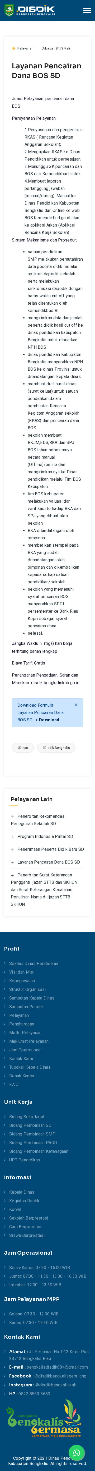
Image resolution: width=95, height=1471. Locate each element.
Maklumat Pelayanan (29, 1041)
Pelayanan (19, 1015)
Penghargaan (21, 1024)
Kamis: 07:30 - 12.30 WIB (33, 1322)
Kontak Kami (21, 1058)
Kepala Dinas (22, 1192)
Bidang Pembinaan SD (30, 1125)
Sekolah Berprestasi (28, 1218)
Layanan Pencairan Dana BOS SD (48, 862)
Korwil (15, 1209)
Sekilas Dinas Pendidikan (33, 963)
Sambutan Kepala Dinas (31, 998)
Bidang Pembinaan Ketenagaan (38, 1151)
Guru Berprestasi (25, 1226)
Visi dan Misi (21, 972)
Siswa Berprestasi (27, 1235)
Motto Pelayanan (25, 1032)
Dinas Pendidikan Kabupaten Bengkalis (45, 1461)
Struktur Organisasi (27, 989)
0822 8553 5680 (34, 1393)
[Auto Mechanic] (29, 10)
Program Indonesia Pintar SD (45, 836)
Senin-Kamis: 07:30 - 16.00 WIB (39, 1267)
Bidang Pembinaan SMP (32, 1134)
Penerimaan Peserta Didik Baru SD (50, 849)
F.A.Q (14, 1084)
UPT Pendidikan (24, 1159)
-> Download (46, 719)
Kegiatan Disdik (24, 1200)
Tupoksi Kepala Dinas (30, 1067)
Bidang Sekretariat (26, 1116)
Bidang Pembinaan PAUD (33, 1142)
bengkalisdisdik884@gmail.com (57, 1367)
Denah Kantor (22, 1075)
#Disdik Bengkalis (56, 748)
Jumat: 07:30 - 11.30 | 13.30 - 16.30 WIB (47, 1276)
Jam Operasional (25, 1049)
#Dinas (22, 748)
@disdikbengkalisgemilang (60, 1376)
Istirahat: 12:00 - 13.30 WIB (35, 1284)
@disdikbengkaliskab (56, 1384)
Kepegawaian (22, 980)
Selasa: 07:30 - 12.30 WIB (34, 1313)
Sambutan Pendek (26, 1006)
